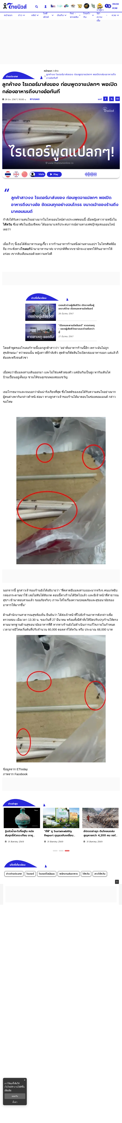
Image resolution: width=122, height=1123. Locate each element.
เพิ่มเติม (7, 1090)
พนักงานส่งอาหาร (68, 874)
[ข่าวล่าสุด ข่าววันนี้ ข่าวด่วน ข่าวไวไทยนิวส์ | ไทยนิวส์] (17, 6)
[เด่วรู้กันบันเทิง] (66, 6)
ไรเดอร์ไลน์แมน (47, 874)
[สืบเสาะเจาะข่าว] (53, 6)
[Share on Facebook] (105, 99)
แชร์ (100, 99)
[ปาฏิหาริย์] (86, 6)
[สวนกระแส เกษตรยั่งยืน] (93, 6)
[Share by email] (117, 99)
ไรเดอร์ (30, 874)
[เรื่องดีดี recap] (60, 6)
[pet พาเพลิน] (73, 6)
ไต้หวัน (86, 874)
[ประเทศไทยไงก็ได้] (100, 6)
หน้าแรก (48, 71)
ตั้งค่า (14, 1102)
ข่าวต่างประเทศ (14, 874)
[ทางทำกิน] (80, 6)
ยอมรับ (15, 1096)
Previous (113, 803)
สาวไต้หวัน (99, 874)
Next (118, 803)
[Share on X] (111, 99)
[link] (61, 312)
